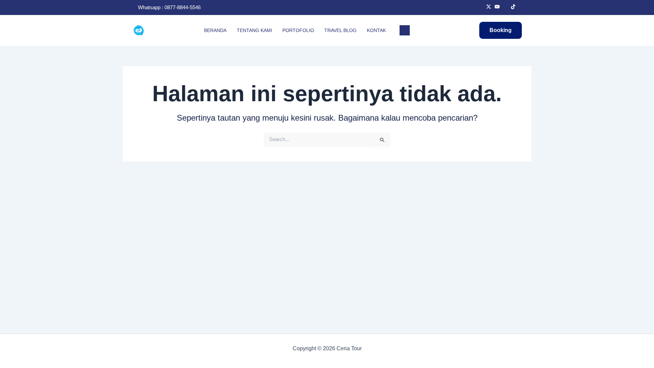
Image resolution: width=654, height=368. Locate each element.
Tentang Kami (254, 30)
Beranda (215, 30)
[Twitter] (488, 7)
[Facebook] (481, 7)
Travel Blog (340, 30)
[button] (405, 30)
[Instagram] (505, 7)
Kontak (376, 30)
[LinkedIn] (497, 7)
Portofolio (298, 30)
